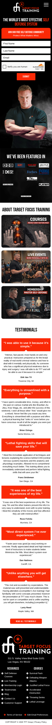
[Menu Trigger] (46, 4)
